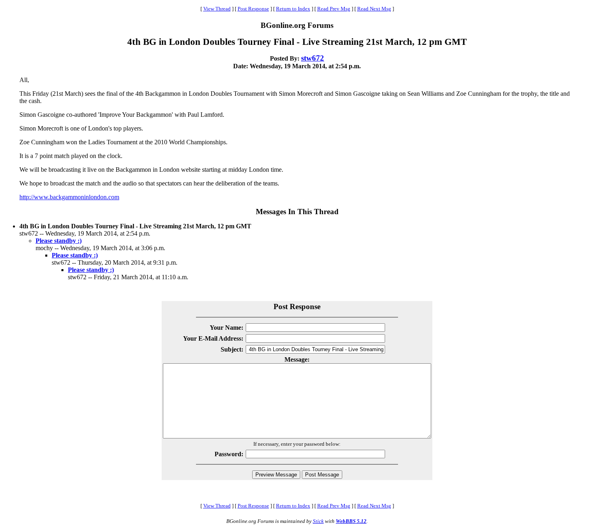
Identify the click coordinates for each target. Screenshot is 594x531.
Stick (318, 521)
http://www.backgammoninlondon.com (69, 197)
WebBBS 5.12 (351, 521)
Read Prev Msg (333, 9)
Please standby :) (59, 240)
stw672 (312, 58)
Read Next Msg (374, 9)
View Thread (217, 9)
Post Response (253, 9)
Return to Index (293, 9)
